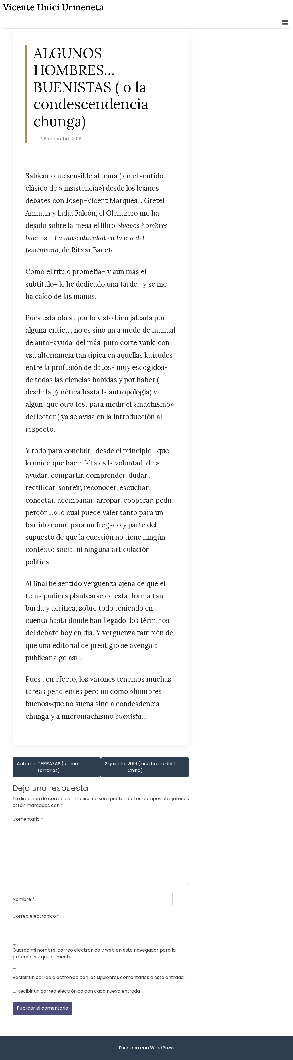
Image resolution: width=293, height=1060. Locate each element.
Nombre (24, 899)
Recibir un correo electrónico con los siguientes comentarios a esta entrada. (99, 977)
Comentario (28, 819)
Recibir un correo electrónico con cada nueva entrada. (79, 991)
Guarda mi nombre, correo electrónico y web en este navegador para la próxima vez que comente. (94, 953)
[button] (285, 22)
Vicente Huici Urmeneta (53, 7)
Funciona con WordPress (147, 1048)
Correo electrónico (36, 916)
